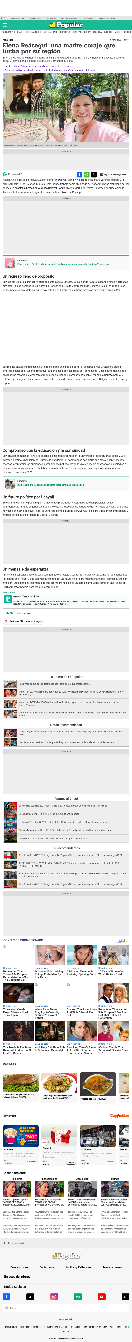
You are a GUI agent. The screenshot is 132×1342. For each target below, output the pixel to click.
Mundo (108, 32)
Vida (117, 32)
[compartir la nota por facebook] (79, 175)
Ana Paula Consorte (70, 18)
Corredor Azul (35, 18)
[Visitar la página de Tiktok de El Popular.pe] (125, 1296)
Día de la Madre (18, 57)
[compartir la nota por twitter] (94, 175)
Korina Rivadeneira (107, 18)
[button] (5, 25)
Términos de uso (112, 1267)
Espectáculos (32, 32)
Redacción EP (15, 174)
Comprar (32, 1161)
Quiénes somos (19, 1267)
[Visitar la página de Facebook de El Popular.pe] (6, 1296)
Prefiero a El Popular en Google (25, 621)
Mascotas (51, 18)
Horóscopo (89, 18)
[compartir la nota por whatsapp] (87, 175)
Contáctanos (47, 1267)
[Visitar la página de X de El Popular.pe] (30, 1296)
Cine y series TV (82, 32)
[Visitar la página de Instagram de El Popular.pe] (54, 1296)
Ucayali (62, 179)
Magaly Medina (17, 18)
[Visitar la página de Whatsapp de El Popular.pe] (78, 1296)
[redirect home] (66, 1256)
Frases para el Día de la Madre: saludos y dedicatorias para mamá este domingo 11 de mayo (50, 70)
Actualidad (50, 32)
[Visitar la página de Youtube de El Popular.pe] (102, 1296)
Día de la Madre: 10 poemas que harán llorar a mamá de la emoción (38, 66)
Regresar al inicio (16, 1243)
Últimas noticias (12, 32)
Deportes (64, 32)
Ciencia (97, 32)
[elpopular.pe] (66, 29)
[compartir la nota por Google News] (113, 175)
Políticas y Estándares (78, 1267)
